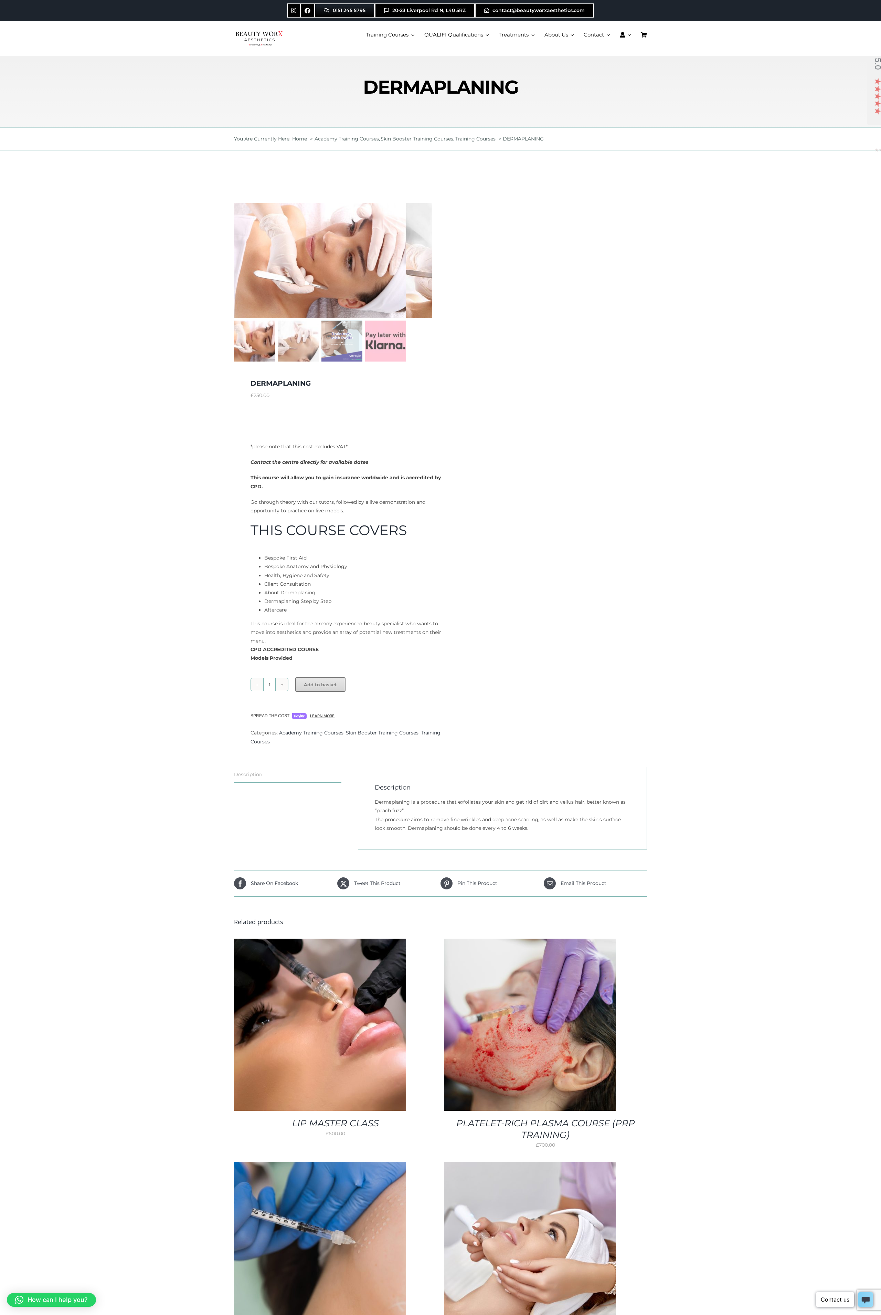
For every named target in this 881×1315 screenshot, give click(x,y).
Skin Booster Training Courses (382, 733)
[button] (51, 1300)
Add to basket (320, 684)
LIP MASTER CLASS (335, 1123)
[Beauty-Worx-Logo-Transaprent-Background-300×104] (260, 32)
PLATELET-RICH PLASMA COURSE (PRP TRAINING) (545, 1129)
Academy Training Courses (311, 733)
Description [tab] (248, 774)
